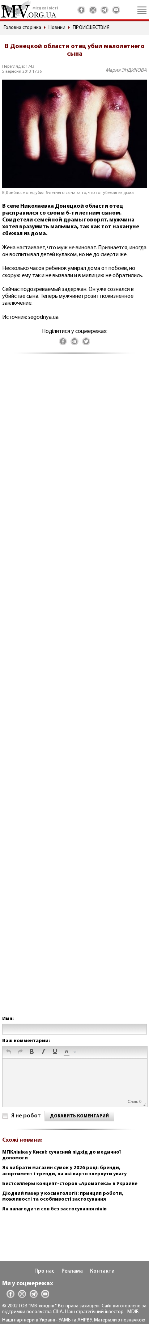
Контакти (102, 1271)
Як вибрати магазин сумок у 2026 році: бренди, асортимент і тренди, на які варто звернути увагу (64, 1171)
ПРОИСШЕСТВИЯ (91, 27)
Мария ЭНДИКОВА (126, 70)
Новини (56, 27)
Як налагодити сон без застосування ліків (54, 1209)
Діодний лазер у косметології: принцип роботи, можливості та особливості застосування (62, 1196)
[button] (8, 1052)
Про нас (44, 1271)
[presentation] (9, 1052)
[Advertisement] (74, 692)
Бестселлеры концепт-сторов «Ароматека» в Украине (69, 1183)
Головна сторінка (22, 27)
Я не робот (26, 1116)
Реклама (72, 1271)
